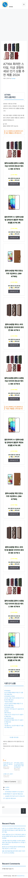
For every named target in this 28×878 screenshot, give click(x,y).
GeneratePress (20, 875)
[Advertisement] (14, 24)
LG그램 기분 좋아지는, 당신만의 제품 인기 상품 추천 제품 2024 (13, 725)
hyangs (11, 6)
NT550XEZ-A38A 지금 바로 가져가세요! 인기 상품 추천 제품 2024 (14, 709)
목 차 (6, 124)
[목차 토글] (18, 782)
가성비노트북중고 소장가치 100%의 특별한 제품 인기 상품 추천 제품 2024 (13, 703)
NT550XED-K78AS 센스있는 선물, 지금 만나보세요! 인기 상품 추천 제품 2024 (14, 698)
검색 (3, 807)
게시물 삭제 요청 (14, 737)
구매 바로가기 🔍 (14, 184)
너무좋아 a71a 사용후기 (8, 774)
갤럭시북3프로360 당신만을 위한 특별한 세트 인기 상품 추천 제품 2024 (13, 720)
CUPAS (7, 787)
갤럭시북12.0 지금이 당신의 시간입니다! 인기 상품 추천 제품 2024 (13, 714)
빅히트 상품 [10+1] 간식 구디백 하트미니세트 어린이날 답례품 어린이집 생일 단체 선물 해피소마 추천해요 (14, 836)
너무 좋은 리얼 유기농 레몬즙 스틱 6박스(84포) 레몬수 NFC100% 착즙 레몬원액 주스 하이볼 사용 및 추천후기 (13, 842)
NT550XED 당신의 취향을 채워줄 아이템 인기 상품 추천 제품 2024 (13, 692)
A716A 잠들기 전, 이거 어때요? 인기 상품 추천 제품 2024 (8, 764)
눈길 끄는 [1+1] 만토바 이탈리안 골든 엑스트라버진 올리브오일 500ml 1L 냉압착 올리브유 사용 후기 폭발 (14, 830)
